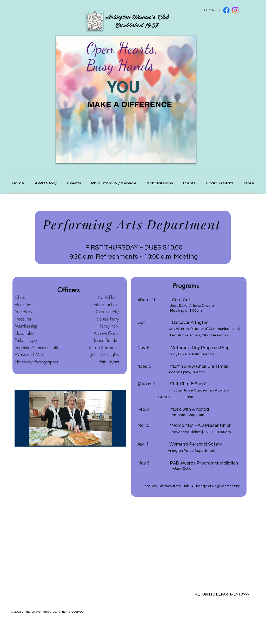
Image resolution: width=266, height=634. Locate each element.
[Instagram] (235, 10)
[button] (219, 183)
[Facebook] (226, 10)
